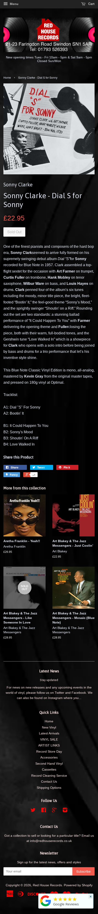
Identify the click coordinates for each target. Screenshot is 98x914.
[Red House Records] (45, 906)
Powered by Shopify (78, 885)
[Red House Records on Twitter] (33, 811)
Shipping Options (49, 787)
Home (7, 77)
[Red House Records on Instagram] (64, 811)
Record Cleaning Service (49, 775)
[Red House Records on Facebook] (43, 811)
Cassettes (49, 769)
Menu (13, 4)
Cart (91, 3)
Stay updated (49, 680)
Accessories (49, 757)
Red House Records (47, 885)
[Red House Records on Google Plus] (54, 811)
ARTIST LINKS (49, 745)
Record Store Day (49, 751)
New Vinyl (49, 727)
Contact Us (49, 781)
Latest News (49, 671)
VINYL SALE (49, 739)
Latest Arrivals (49, 733)
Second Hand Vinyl (49, 763)
